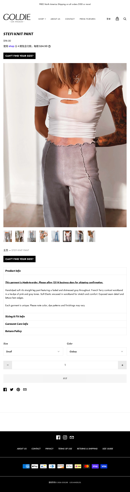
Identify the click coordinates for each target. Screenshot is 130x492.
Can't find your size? (19, 55)
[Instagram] (65, 437)
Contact (70, 19)
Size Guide (107, 448)
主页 (5, 250)
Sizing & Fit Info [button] (15, 316)
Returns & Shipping (87, 448)
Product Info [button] (13, 271)
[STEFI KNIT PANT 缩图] (7, 236)
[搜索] (125, 19)
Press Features (87, 19)
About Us (55, 19)
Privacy (49, 448)
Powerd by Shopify (65, 486)
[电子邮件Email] (72, 437)
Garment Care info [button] (16, 324)
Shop (41, 19)
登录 (109, 19)
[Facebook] (58, 437)
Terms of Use (65, 448)
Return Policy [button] (13, 331)
